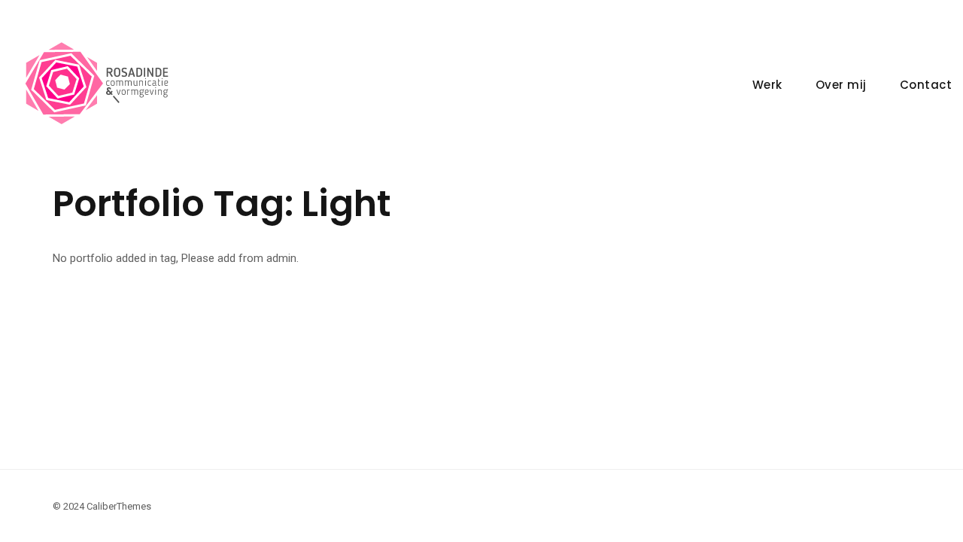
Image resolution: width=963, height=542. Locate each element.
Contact (926, 85)
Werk (767, 85)
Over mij (841, 85)
